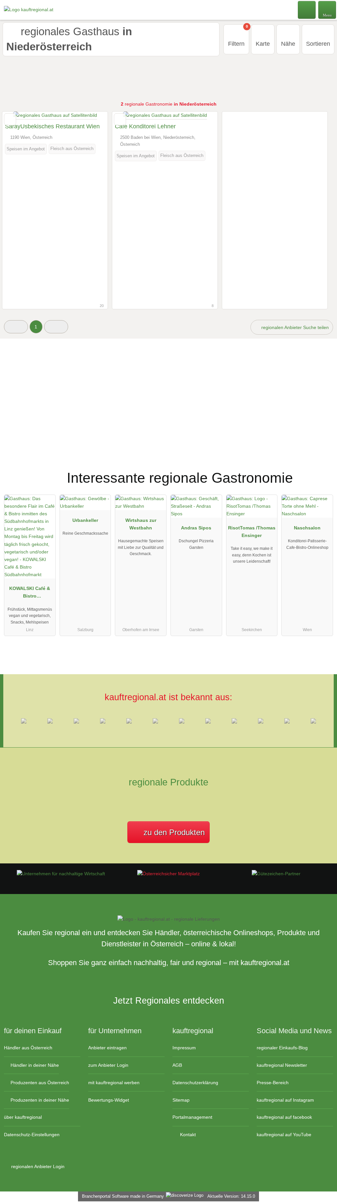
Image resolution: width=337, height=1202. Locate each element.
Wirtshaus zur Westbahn (140, 524)
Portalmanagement (192, 1117)
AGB (177, 1065)
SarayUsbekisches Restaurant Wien (52, 126)
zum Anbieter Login (108, 1065)
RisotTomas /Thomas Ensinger (251, 531)
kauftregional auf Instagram (285, 1100)
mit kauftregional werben (114, 1082)
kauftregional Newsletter (282, 1065)
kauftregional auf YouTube (284, 1134)
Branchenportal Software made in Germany (121, 1196)
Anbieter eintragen (107, 1047)
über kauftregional (23, 1117)
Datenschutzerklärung (195, 1082)
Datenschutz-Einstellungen (32, 1134)
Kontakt (187, 1134)
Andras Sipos (196, 527)
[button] (16, 326)
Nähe (288, 43)
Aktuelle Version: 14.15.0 (231, 1196)
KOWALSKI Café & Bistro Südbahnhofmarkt (29, 593)
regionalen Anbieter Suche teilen (294, 327)
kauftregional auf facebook (284, 1117)
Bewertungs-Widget (108, 1100)
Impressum (184, 1047)
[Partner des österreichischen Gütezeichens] (276, 873)
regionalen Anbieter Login (37, 1166)
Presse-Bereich (273, 1082)
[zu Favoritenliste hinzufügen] (10, 119)
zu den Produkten (173, 832)
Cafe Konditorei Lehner (145, 126)
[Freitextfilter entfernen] (307, 9)
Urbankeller (85, 520)
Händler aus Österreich (28, 1047)
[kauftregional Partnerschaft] (323, 472)
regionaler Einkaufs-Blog (282, 1047)
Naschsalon (307, 527)
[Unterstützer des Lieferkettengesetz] (61, 873)
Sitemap (181, 1100)
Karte (263, 43)
